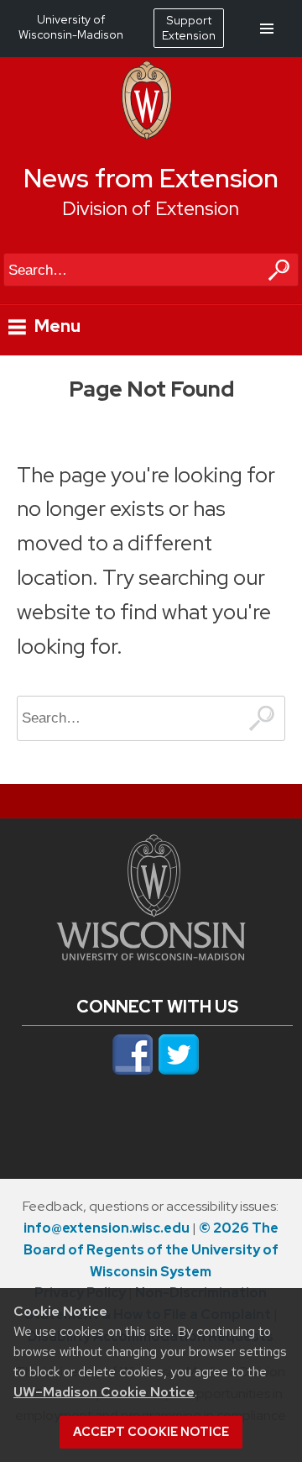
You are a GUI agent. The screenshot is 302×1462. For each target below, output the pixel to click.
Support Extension (189, 28)
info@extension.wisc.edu (106, 1228)
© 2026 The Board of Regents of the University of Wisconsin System (151, 1250)
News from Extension (151, 178)
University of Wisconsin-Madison (70, 27)
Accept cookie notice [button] (151, 1431)
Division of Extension (150, 208)
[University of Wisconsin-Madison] (147, 135)
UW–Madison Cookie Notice (104, 1392)
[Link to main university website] (151, 955)
